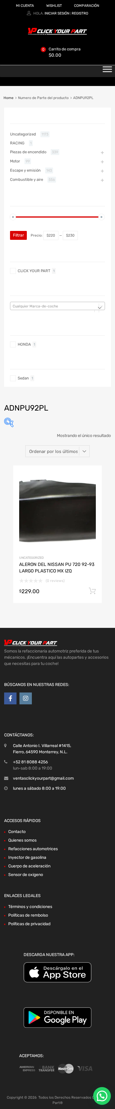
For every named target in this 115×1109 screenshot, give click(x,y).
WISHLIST (54, 6)
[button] (102, 1096)
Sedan (23, 378)
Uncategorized (31, 558)
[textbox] (57, 306)
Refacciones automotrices (33, 848)
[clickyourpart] (57, 33)
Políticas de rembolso (28, 915)
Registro (80, 13)
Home (9, 98)
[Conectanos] (10, 698)
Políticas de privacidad (29, 923)
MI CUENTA (25, 6)
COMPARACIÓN (86, 6)
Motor (15, 161)
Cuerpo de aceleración (29, 866)
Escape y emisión (25, 170)
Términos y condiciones (30, 906)
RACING (17, 143)
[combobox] (57, 306)
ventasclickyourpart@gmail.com (43, 778)
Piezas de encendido (28, 152)
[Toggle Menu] (107, 71)
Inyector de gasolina (27, 857)
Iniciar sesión (57, 13)
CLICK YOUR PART (34, 271)
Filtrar (18, 235)
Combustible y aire (26, 179)
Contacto (17, 831)
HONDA (24, 344)
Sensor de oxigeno (25, 874)
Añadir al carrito (92, 591)
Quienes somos (22, 840)
